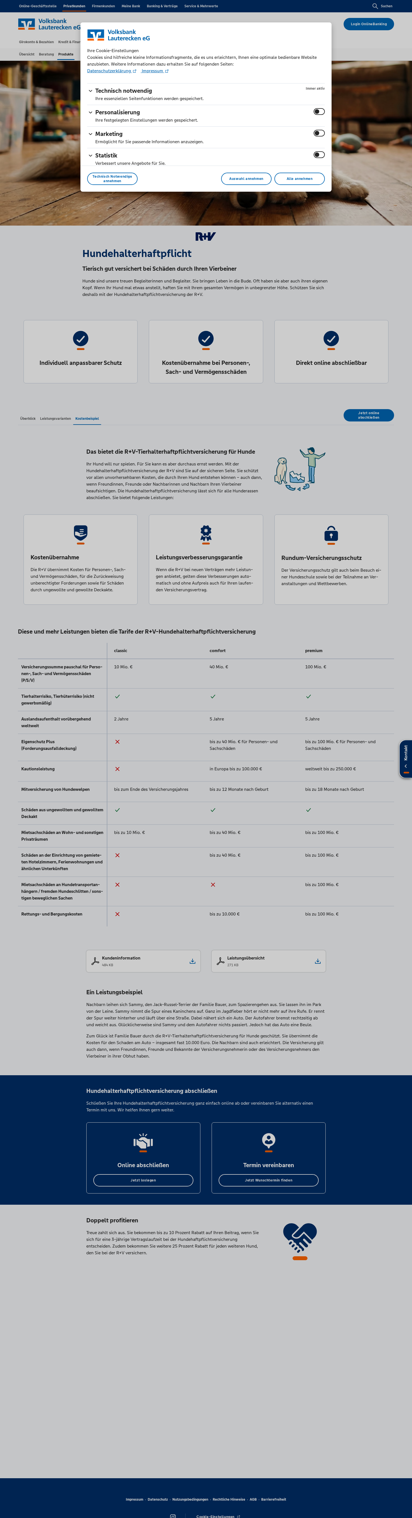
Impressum (152, 70)
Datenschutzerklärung (109, 70)
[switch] (319, 111)
